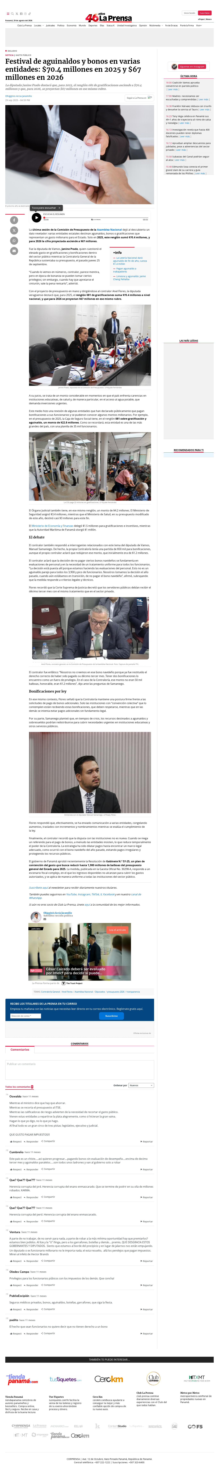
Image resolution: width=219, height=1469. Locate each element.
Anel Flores (67, 991)
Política (60, 25)
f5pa (195, 1426)
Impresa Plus (41, 1435)
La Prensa (40, 1426)
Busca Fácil (156, 1427)
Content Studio (117, 1427)
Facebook (108, 894)
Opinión (143, 25)
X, (101, 894)
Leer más (173, 89)
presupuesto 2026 (115, 991)
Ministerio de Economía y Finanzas (52, 526)
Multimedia (154, 25)
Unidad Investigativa (127, 25)
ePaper (201, 19)
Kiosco (209, 19)
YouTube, (71, 894)
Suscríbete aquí (38, 887)
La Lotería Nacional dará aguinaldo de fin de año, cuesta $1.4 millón (130, 260)
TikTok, (95, 894)
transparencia (133, 991)
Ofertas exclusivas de (142, 1033)
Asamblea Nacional (84, 991)
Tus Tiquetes (137, 1427)
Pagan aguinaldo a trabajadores (124, 270)
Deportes (92, 25)
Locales (37, 25)
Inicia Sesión (189, 13)
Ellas (102, 25)
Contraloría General (50, 991)
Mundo (82, 25)
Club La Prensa (24, 25)
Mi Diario (60, 1427)
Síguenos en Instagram (192, 66)
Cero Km (79, 1436)
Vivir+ (199, 25)
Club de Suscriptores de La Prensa (175, 1427)
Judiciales (50, 25)
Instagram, (84, 894)
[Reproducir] (36, 217)
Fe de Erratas (171, 25)
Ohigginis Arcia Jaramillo (18, 96)
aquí (87, 904)
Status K (110, 25)
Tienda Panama (60, 1435)
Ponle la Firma (187, 25)
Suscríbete (205, 13)
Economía (71, 25)
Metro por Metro (21, 1435)
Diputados (100, 991)
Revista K (98, 1427)
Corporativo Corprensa (22, 1427)
